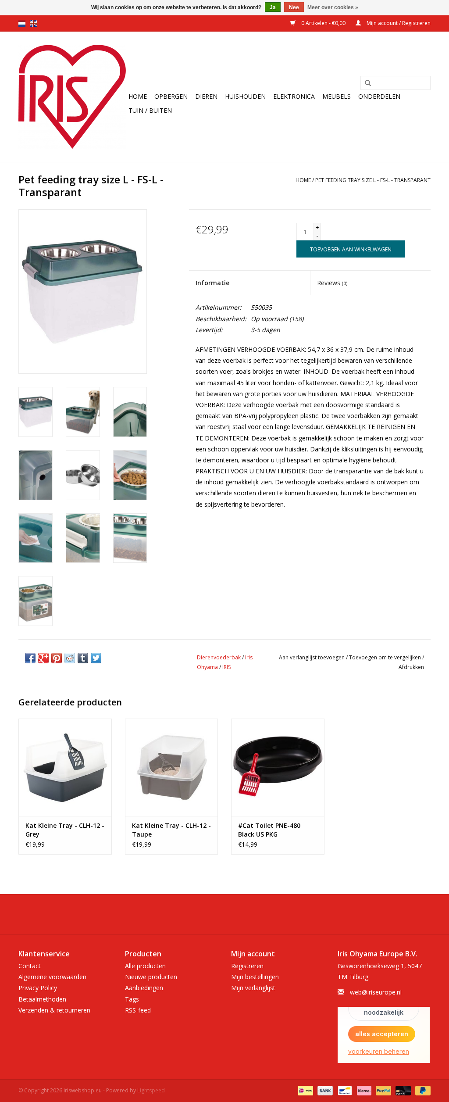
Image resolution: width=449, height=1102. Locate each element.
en (33, 23)
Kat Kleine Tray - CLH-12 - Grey (64, 829)
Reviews (332, 283)
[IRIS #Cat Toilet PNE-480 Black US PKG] (277, 767)
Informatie (212, 283)
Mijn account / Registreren (398, 23)
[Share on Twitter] (96, 658)
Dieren (206, 96)
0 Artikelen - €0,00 (323, 23)
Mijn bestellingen (255, 977)
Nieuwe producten (151, 977)
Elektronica (294, 96)
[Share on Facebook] (30, 658)
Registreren (247, 966)
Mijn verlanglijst (253, 988)
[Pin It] (56, 658)
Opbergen (171, 96)
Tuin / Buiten (150, 110)
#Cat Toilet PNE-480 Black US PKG (269, 829)
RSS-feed (138, 1010)
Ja (273, 7)
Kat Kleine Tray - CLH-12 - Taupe (171, 829)
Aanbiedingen (144, 988)
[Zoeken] (367, 83)
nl (21, 23)
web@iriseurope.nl (376, 992)
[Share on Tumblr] (83, 658)
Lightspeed (151, 1090)
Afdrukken (411, 667)
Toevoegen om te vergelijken (385, 657)
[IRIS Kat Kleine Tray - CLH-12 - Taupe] (171, 767)
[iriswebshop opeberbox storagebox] (72, 97)
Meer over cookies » (332, 7)
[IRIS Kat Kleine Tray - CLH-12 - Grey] (65, 767)
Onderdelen (379, 96)
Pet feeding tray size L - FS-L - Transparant (373, 180)
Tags (132, 999)
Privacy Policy (37, 988)
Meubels (336, 96)
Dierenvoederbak (219, 657)
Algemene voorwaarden (52, 977)
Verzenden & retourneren (54, 1010)
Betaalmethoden (42, 999)
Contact (29, 966)
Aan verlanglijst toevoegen (312, 657)
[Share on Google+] (43, 658)
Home (137, 96)
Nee (294, 7)
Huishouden (245, 96)
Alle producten (145, 966)
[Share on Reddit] (69, 658)
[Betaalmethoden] (304, 1090)
